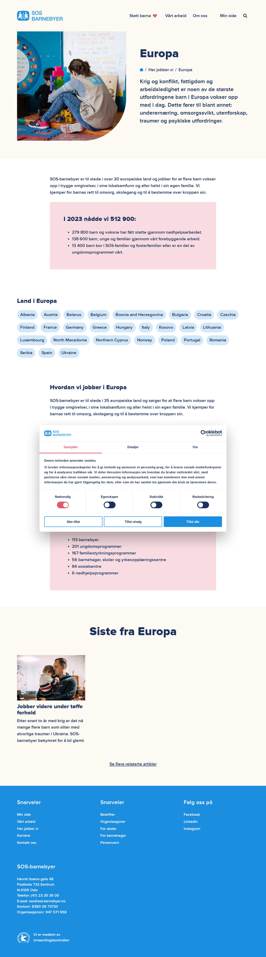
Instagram (192, 829)
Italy (146, 327)
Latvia (188, 327)
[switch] (110, 505)
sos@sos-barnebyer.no (47, 901)
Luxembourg (32, 340)
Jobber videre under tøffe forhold (50, 710)
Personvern (109, 842)
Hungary (124, 327)
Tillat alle (192, 521)
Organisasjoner (112, 821)
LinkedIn (191, 821)
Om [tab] (195, 447)
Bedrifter (107, 814)
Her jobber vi (160, 69)
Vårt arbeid (26, 821)
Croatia (204, 314)
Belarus (73, 314)
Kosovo (166, 327)
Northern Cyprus (112, 340)
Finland (27, 327)
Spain (47, 352)
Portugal (192, 340)
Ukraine (68, 352)
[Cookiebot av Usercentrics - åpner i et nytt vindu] (204, 433)
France (50, 327)
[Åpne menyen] (246, 15)
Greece (100, 327)
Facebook (192, 814)
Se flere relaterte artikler (133, 764)
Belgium (98, 314)
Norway (144, 340)
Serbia (26, 352)
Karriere (23, 835)
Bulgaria (180, 314)
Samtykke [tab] (71, 447)
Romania (217, 340)
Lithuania (212, 327)
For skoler (108, 829)
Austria (51, 314)
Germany (75, 327)
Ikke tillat (73, 521)
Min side (24, 814)
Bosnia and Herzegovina (139, 314)
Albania (27, 314)
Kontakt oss (26, 842)
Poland (168, 340)
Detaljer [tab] (133, 447)
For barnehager (113, 835)
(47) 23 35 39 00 (45, 895)
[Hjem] (141, 69)
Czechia (228, 314)
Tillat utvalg (133, 521)
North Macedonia (70, 340)
